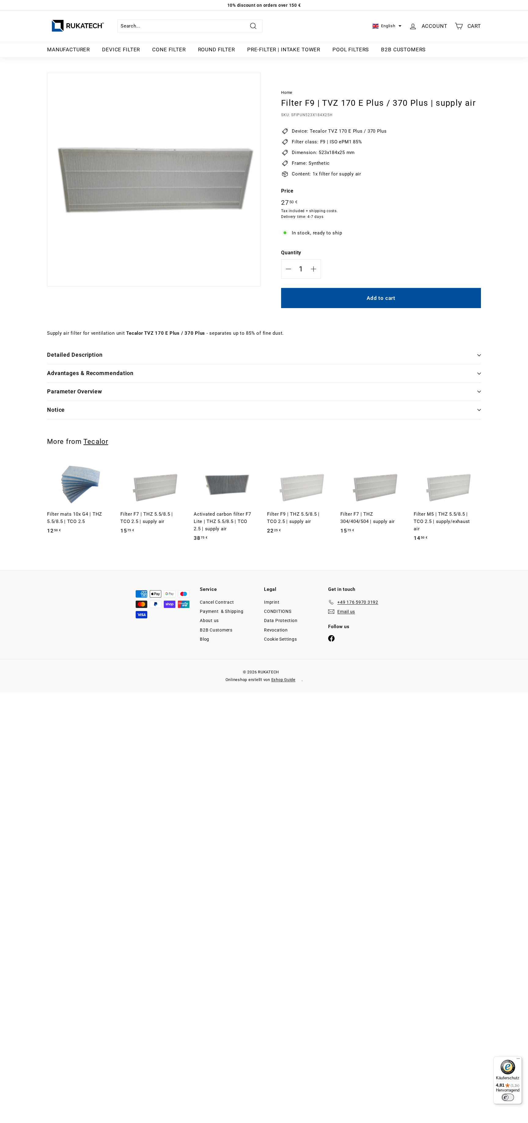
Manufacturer (68, 49)
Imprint (271, 602)
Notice (56, 410)
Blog (204, 639)
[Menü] (518, 1060)
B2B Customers (403, 49)
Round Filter (216, 49)
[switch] (508, 1097)
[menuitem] (68, 49)
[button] (387, 26)
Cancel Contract (217, 602)
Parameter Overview (74, 391)
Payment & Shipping (221, 611)
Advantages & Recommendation (90, 373)
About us (209, 620)
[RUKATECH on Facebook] (331, 638)
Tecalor (95, 441)
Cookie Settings (280, 639)
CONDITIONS (278, 611)
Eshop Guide (283, 679)
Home (286, 92)
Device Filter (121, 49)
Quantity (291, 253)
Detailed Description (75, 355)
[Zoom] (153, 179)
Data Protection (280, 620)
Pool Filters (350, 49)
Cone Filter (168, 49)
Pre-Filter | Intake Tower (283, 49)
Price (287, 191)
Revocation (276, 630)
